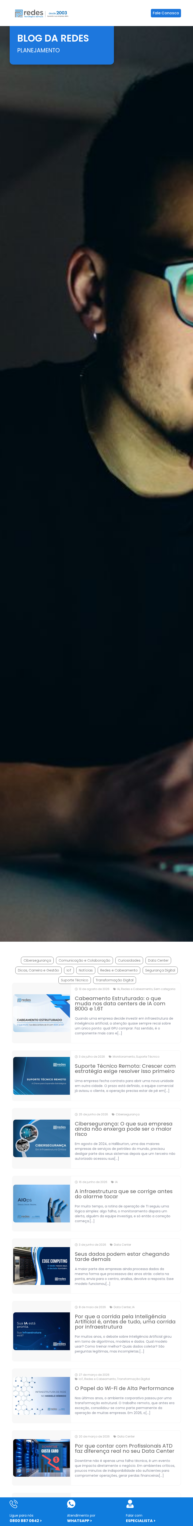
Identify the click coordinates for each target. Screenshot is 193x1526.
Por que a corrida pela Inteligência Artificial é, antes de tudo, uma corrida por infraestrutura (125, 1321)
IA (118, 989)
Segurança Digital (160, 970)
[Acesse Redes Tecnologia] (42, 13)
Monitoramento (124, 1057)
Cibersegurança (37, 960)
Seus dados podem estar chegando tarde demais (122, 1256)
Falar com (134, 1515)
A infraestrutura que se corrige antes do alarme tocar (124, 1194)
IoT (69, 970)
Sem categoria (164, 989)
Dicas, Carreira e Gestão (38, 970)
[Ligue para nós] (14, 1504)
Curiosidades (129, 960)
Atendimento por (81, 1515)
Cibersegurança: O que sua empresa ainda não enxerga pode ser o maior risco (124, 1129)
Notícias (86, 970)
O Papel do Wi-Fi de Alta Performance (124, 1388)
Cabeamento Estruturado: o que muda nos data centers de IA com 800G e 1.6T (120, 1003)
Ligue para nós (21, 1515)
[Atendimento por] (71, 1504)
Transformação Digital (114, 980)
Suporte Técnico (74, 980)
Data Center (158, 960)
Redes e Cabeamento (119, 970)
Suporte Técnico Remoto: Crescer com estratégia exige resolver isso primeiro (125, 1068)
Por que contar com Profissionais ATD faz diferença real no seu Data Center (124, 1448)
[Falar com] (130, 1504)
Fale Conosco (166, 13)
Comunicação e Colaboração (84, 960)
